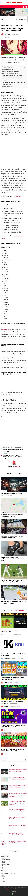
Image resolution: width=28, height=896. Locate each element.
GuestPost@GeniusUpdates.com (14, 888)
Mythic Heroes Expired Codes (10, 74)
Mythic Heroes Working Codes (10, 71)
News (3, 875)
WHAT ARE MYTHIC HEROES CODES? (12, 76)
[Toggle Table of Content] (24, 67)
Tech (2, 512)
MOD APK (4, 872)
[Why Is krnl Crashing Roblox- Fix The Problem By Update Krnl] (14, 644)
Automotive (4, 491)
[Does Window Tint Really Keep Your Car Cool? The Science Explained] (14, 592)
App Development (6, 855)
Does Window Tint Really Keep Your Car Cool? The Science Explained (14, 602)
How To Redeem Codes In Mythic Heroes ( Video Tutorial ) (14, 83)
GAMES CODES (19, 610)
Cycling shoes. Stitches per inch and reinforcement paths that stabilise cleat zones (12, 559)
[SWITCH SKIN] (24, 6)
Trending (4, 881)
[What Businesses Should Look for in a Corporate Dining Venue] (14, 526)
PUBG (3, 876)
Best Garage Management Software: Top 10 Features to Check (7, 18)
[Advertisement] (14, 151)
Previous (1, 15)
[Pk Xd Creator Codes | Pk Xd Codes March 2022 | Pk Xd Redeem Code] (14, 716)
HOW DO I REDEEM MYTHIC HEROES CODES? (12, 79)
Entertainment (6, 859)
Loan (3, 869)
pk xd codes (17, 196)
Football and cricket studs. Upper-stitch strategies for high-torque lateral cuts (12, 581)
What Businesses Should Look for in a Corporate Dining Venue (12, 536)
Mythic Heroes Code (7, 69)
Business (4, 858)
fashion (4, 861)
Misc (3, 870)
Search (25, 760)
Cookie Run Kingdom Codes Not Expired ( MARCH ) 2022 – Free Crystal (13, 750)
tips (2, 533)
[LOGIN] (26, 6)
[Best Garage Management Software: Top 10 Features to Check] (7, 12)
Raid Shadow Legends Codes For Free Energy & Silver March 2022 (12, 702)
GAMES (4, 862)
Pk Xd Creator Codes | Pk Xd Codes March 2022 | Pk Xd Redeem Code (13, 726)
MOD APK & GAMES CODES (9, 873)
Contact (14, 891)
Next (27, 15)
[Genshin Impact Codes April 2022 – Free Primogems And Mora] (14, 668)
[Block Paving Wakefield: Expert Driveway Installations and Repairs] (14, 505)
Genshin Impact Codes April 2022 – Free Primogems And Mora (12, 678)
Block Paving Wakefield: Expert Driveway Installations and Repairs (21, 18)
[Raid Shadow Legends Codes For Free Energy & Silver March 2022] (14, 692)
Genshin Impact (6, 865)
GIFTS (3, 867)
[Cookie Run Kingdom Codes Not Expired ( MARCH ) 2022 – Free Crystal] (14, 739)
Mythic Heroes (5, 329)
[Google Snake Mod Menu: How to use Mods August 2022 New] (14, 620)
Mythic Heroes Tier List (8, 86)
